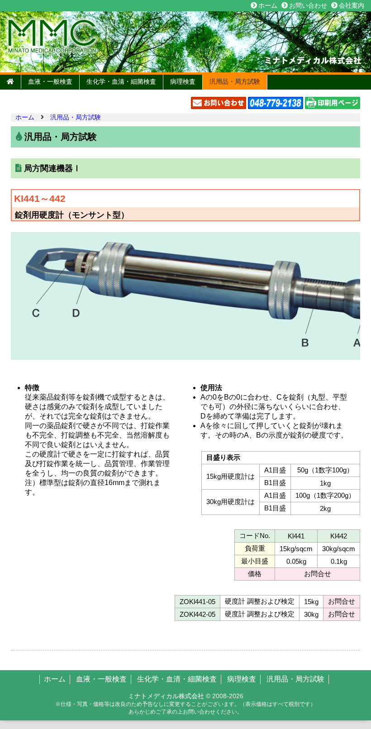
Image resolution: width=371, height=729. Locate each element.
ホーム (267, 5)
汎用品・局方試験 (234, 81)
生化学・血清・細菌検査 (121, 81)
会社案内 (351, 5)
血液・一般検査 (50, 81)
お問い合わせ (308, 5)
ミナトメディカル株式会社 (166, 696)
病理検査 (182, 81)
